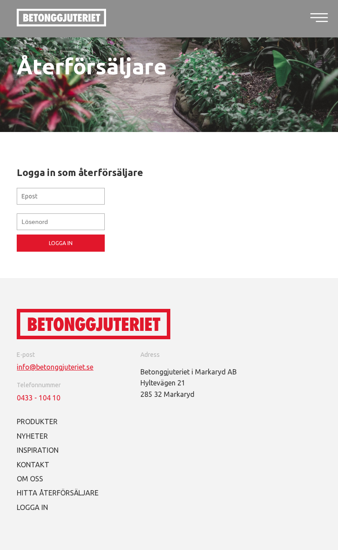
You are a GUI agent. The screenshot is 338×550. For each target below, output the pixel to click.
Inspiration (38, 450)
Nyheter (32, 436)
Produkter (37, 421)
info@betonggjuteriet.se (55, 367)
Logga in (61, 243)
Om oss (30, 479)
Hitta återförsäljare (58, 493)
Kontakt (33, 465)
